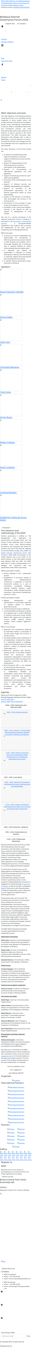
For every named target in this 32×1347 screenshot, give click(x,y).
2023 (21, 7)
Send (28, 1336)
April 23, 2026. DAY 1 (8, 699)
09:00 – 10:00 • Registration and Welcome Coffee (16, 706)
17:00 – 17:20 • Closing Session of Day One (16, 833)
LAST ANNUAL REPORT (16, 1073)
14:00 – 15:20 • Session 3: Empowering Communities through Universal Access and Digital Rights (17, 784)
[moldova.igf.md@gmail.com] (14, 1324)
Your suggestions (16, 1070)
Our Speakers (21, 24)
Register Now (10, 24)
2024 (24, 7)
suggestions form (7, 1056)
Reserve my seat (7, 1177)
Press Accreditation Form (16, 1066)
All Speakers (6, 528)
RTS (11, 1346)
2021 (18, 7)
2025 (28, 7)
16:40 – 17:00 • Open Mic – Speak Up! (16, 827)
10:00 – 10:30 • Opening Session (17, 712)
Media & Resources (8, 1269)
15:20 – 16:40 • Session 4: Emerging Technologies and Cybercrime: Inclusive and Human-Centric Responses (17, 807)
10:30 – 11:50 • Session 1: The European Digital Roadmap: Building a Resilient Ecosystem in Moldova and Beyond (17, 732)
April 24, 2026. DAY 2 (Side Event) (12, 701)
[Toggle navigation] (28, 11)
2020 (15, 7)
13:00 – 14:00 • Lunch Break (13, 777)
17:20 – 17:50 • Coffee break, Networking (16, 840)
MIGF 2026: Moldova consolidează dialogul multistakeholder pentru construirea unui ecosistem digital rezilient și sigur (15, 3)
